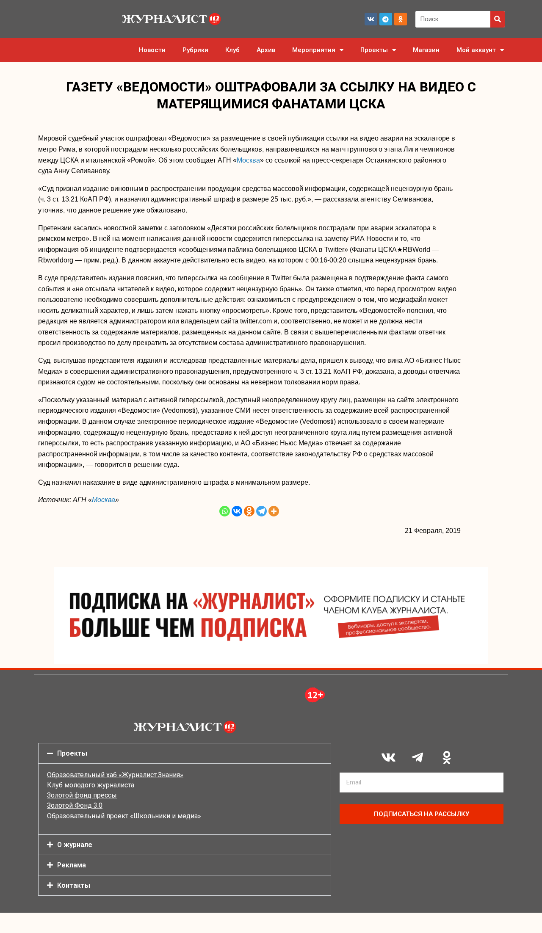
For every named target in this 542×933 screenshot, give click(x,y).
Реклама (71, 865)
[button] (185, 753)
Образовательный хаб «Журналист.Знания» (115, 775)
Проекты (374, 50)
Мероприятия (313, 50)
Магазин (426, 50)
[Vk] (371, 19)
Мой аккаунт (476, 50)
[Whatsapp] (224, 511)
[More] (273, 511)
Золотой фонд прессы (82, 795)
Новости (152, 50)
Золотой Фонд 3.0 (74, 805)
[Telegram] (385, 19)
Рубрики (195, 50)
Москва (248, 160)
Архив (266, 50)
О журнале (74, 845)
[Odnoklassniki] (400, 19)
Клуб (232, 50)
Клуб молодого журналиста (90, 785)
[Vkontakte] (237, 511)
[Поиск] (497, 19)
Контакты (73, 885)
